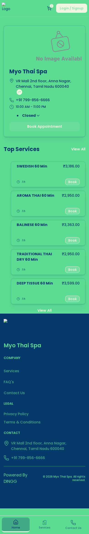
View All (78, 149)
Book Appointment (44, 126)
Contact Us (14, 393)
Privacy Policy (16, 414)
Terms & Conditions (22, 422)
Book (72, 182)
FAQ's (9, 382)
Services (11, 371)
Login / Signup (72, 8)
